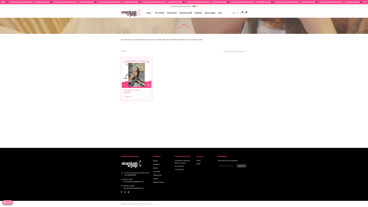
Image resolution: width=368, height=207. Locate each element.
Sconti (155, 179)
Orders (198, 161)
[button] (123, 60)
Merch (155, 168)
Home (181, 27)
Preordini (156, 171)
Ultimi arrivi (157, 175)
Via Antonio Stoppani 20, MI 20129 (181, 6)
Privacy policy (179, 166)
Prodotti (156, 164)
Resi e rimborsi (158, 182)
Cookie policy (179, 169)
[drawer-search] (234, 13)
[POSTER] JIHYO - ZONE (131, 90)
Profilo (198, 164)
